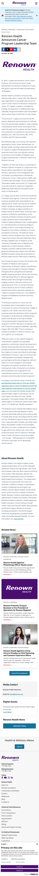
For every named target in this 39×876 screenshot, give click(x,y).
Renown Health (23, 647)
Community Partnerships (24, 29)
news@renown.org (16, 694)
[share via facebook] (3, 49)
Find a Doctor (6, 810)
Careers (4, 794)
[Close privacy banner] (37, 844)
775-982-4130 (6, 771)
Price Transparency (8, 813)
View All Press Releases (20, 673)
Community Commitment (10, 791)
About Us (5, 785)
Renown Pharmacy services (13, 20)
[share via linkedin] (15, 49)
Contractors (6, 841)
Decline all (19, 870)
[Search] (3, 3)
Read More (19, 574)
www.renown (19, 519)
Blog (3, 799)
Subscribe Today (19, 726)
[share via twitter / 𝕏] (7, 49)
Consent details (6, 862)
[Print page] (19, 49)
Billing (4, 824)
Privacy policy (20, 862)
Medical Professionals (9, 835)
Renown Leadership (8, 29)
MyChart (5, 821)
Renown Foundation (9, 788)
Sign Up (19, 746)
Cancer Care (6, 32)
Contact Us (5, 802)
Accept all (19, 867)
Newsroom (5, 796)
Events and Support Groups (11, 827)
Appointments (7, 819)
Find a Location (7, 816)
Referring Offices (8, 838)
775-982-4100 (6, 766)
